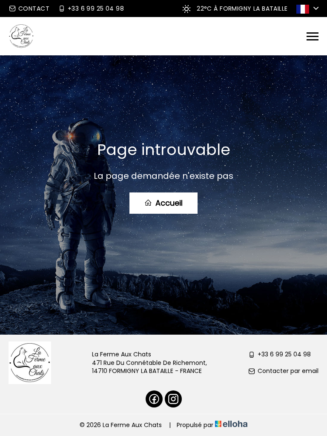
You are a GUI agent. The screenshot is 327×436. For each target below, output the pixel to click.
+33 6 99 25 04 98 (284, 354)
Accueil (168, 203)
